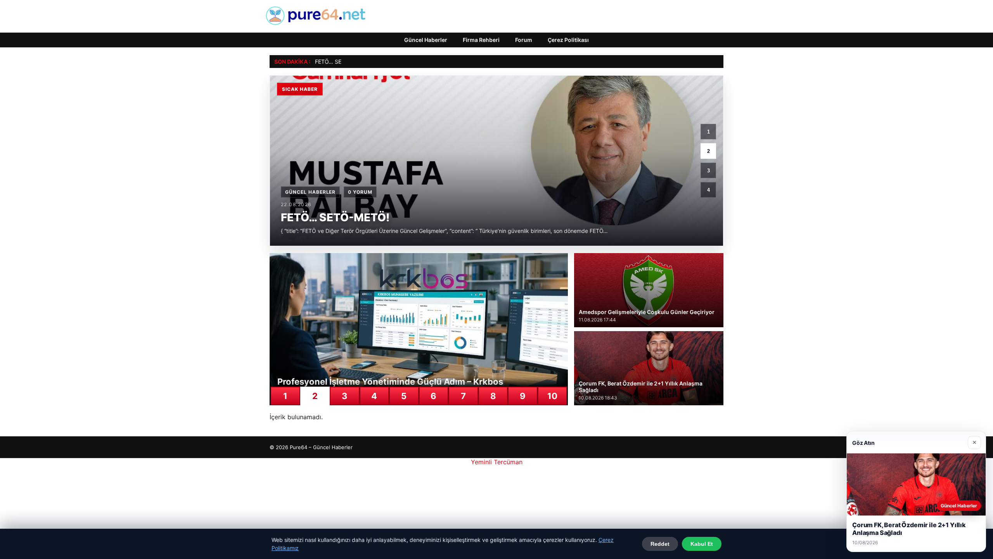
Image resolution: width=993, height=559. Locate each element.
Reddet (659, 544)
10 (552, 396)
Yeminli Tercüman (496, 462)
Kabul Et (701, 544)
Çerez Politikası (568, 39)
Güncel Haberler (425, 39)
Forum (523, 39)
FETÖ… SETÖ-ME (337, 61)
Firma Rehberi (481, 39)
